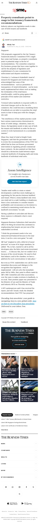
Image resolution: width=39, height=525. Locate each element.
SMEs (3, 311)
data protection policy (24, 514)
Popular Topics (7, 415)
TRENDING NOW (8, 354)
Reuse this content (9, 322)
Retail (11, 311)
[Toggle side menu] (2, 2)
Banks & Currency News (22, 415)
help (16, 511)
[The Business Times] (18, 3)
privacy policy (22, 511)
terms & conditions (32, 511)
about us (4, 511)
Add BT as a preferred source (15, 40)
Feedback (24, 322)
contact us (11, 511)
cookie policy (13, 514)
